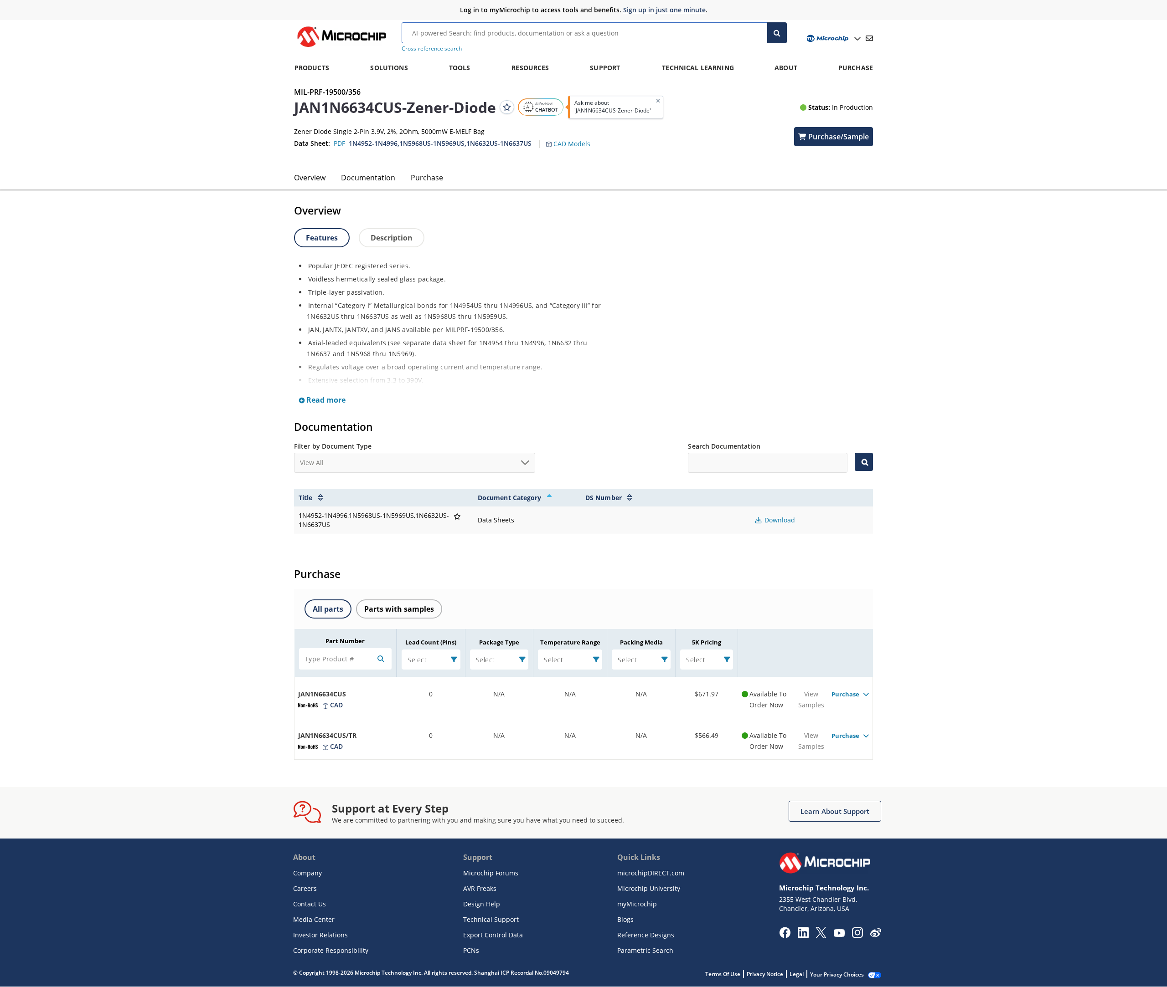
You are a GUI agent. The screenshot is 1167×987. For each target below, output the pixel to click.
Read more (325, 400)
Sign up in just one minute (664, 9)
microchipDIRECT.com (650, 873)
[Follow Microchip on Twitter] (821, 935)
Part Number (345, 641)
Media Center (314, 919)
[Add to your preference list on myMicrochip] (507, 107)
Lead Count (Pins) (430, 642)
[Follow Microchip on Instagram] (857, 935)
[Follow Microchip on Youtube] (839, 934)
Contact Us (309, 904)
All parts (328, 609)
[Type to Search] (864, 462)
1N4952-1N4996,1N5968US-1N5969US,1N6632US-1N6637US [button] (440, 143)
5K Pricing (706, 642)
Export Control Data (493, 935)
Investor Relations (320, 935)
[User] (833, 38)
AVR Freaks (479, 888)
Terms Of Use (722, 974)
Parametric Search (645, 950)
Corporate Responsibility (330, 950)
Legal (797, 974)
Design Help (481, 904)
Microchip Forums (490, 873)
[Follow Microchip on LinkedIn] (803, 935)
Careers (305, 888)
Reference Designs (645, 935)
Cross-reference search (432, 48)
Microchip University (648, 888)
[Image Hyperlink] (341, 46)
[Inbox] (869, 38)
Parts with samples (399, 609)
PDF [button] (339, 143)
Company (307, 873)
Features (322, 238)
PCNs (471, 950)
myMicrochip (637, 904)
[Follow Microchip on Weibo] (875, 934)
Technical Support (491, 919)
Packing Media (641, 642)
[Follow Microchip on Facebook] (784, 935)
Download (779, 520)
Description (392, 238)
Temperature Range (570, 642)
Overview (309, 178)
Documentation (368, 178)
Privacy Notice (765, 974)
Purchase (427, 178)
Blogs (625, 919)
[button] (572, 138)
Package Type (499, 642)
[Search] (777, 32)
